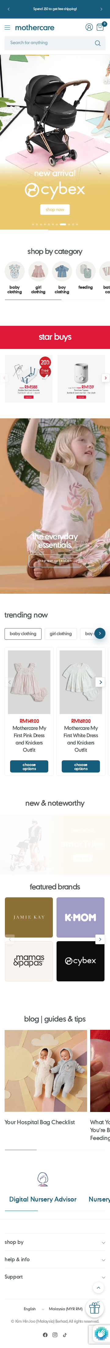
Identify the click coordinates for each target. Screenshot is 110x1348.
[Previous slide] (10, 142)
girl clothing (61, 634)
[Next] (100, 682)
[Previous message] (9, 9)
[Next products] (105, 378)
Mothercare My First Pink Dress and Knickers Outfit (29, 739)
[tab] (33, 224)
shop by (14, 1242)
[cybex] (81, 961)
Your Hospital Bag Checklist (40, 1122)
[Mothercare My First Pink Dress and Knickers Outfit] (29, 682)
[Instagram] (55, 1335)
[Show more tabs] (99, 633)
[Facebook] (45, 1335)
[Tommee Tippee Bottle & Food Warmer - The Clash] (81, 379)
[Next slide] (100, 142)
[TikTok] (65, 1335)
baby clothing (23, 634)
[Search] (97, 43)
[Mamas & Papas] (29, 961)
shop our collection (55, 560)
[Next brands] (100, 939)
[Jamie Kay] (29, 917)
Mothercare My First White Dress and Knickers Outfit (81, 739)
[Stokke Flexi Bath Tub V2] (29, 379)
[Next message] (101, 9)
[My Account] (89, 27)
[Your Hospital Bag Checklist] (46, 1071)
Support (14, 1276)
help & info (17, 1259)
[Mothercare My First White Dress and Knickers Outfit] (81, 682)
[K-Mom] (81, 917)
